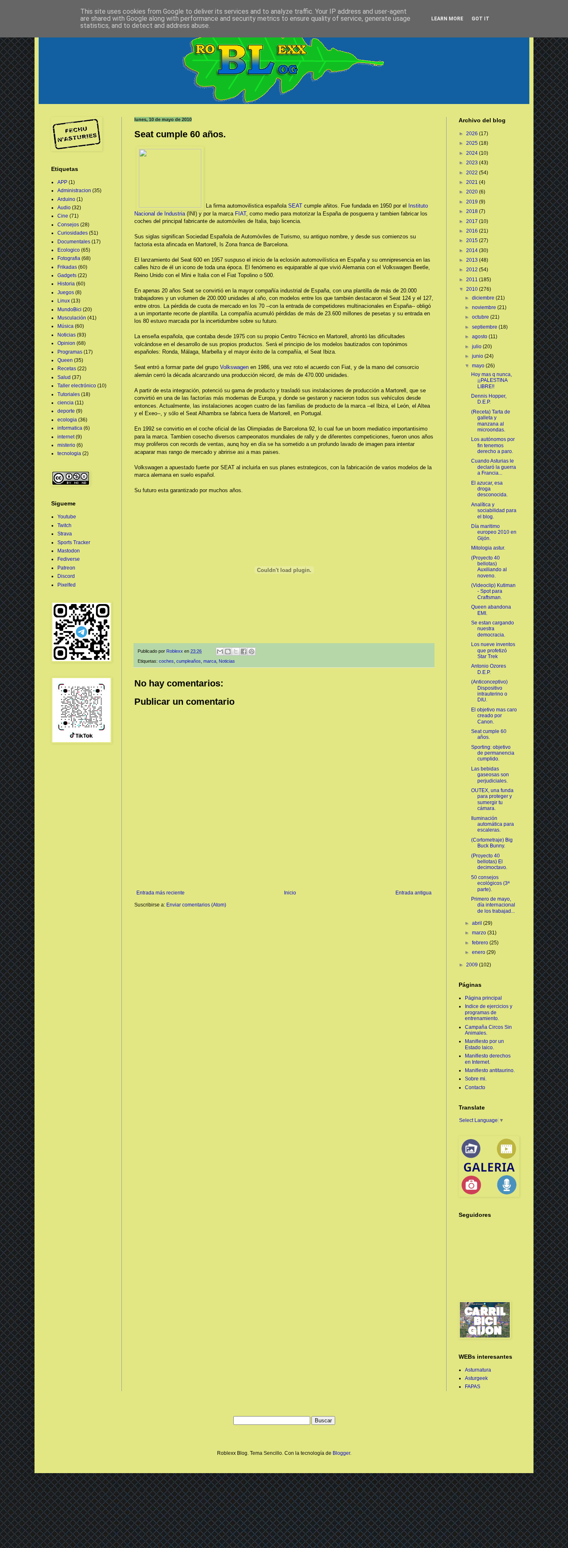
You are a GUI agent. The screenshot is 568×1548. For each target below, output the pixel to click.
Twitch (64, 525)
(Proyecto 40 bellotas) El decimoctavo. (489, 862)
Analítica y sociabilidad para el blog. (493, 511)
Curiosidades (72, 233)
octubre (481, 317)
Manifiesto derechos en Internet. (488, 1059)
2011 (472, 279)
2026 (472, 133)
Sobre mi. (476, 1079)
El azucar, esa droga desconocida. (489, 489)
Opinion (66, 343)
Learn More (447, 19)
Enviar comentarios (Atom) (196, 905)
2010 (472, 289)
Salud (64, 377)
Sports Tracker (73, 542)
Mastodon (68, 551)
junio (478, 356)
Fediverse (68, 559)
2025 (472, 143)
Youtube (66, 517)
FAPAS (472, 1386)
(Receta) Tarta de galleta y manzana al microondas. (490, 421)
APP (62, 182)
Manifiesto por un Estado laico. (484, 1044)
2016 (472, 231)
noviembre (484, 307)
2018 (472, 211)
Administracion (74, 190)
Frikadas (67, 267)
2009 (472, 965)
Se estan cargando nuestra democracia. (492, 629)
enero (479, 952)
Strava (64, 534)
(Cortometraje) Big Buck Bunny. (492, 843)
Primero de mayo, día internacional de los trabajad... (493, 905)
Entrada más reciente (160, 893)
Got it (480, 19)
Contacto (475, 1087)
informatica (69, 428)
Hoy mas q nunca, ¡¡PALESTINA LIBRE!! (491, 380)
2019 (472, 202)
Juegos (65, 292)
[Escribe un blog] (228, 651)
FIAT (240, 214)
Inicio (290, 893)
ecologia (67, 420)
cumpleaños (188, 661)
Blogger (341, 1453)
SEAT (295, 206)
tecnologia (69, 453)
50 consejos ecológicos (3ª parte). (490, 883)
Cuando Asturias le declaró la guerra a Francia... (493, 467)
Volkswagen (234, 367)
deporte (66, 411)
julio (477, 346)
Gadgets (67, 275)
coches (166, 661)
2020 (472, 192)
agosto (480, 336)
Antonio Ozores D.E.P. (488, 669)
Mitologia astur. (488, 548)
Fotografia (68, 258)
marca (209, 661)
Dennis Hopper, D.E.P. (488, 399)
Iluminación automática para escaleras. (492, 824)
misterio (66, 445)
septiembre (485, 327)
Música (65, 326)
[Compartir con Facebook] (244, 651)
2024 (472, 153)
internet (65, 437)
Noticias (227, 661)
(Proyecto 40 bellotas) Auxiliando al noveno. (489, 567)
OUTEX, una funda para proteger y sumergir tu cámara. (492, 799)
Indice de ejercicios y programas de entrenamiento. (488, 1012)
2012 (472, 269)
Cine (62, 216)
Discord (66, 576)
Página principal (483, 998)
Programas (69, 352)
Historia (66, 284)
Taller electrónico (76, 386)
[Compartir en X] (236, 651)
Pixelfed (66, 585)
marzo (479, 933)
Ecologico (68, 250)
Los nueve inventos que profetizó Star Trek (493, 650)
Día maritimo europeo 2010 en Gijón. (493, 532)
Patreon (66, 568)
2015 (472, 240)
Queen (65, 360)
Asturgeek (476, 1378)
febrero (480, 943)
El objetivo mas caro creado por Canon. (494, 716)
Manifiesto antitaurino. (490, 1070)
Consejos (68, 225)
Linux (63, 301)
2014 (472, 250)
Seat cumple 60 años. (488, 734)
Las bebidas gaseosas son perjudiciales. (490, 775)
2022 (472, 173)
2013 (472, 260)
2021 (472, 182)
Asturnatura (478, 1370)
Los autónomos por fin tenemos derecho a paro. (493, 445)
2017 (472, 221)
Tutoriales (68, 394)
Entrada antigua (413, 893)
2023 (472, 163)
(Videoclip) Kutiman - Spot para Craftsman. (493, 591)
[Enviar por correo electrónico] (220, 651)
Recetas (66, 369)
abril (477, 923)
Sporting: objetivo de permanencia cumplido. (492, 753)
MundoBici (69, 309)
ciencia (65, 403)
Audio (64, 208)
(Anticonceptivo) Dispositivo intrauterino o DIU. (489, 691)
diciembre (484, 298)
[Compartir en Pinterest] (251, 651)
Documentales (73, 242)
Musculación (71, 318)
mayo (479, 366)
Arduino (66, 199)
